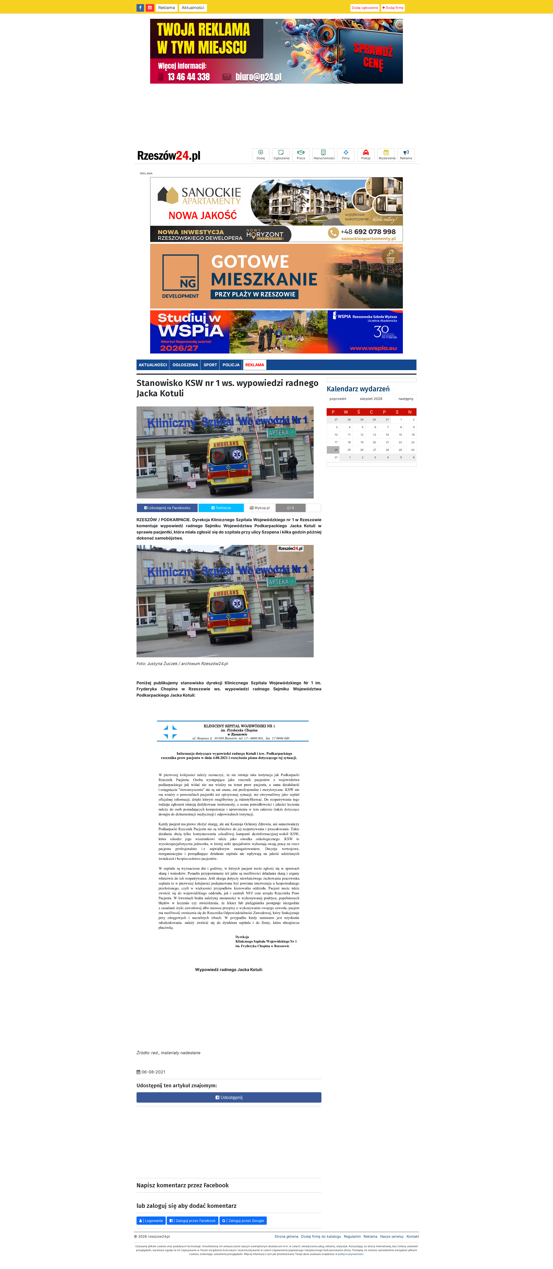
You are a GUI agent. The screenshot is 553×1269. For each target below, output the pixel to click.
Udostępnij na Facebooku (168, 508)
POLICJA (231, 365)
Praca (301, 158)
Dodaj (261, 158)
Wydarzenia (387, 158)
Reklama (166, 7)
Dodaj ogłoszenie (365, 8)
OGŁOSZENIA (185, 365)
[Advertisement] (276, 116)
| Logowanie (152, 1220)
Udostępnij (231, 1097)
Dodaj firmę (394, 8)
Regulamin (352, 1236)
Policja (365, 158)
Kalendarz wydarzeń (358, 389)
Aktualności (193, 7)
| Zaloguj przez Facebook (194, 1220)
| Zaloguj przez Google (244, 1220)
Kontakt (413, 1236)
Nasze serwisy (392, 1236)
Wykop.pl (261, 508)
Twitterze (223, 508)
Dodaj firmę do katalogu (321, 1236)
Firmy (346, 158)
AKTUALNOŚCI (153, 365)
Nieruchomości (324, 158)
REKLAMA (254, 365)
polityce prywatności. (351, 1254)
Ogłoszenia (281, 158)
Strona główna (286, 1236)
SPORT (210, 365)
